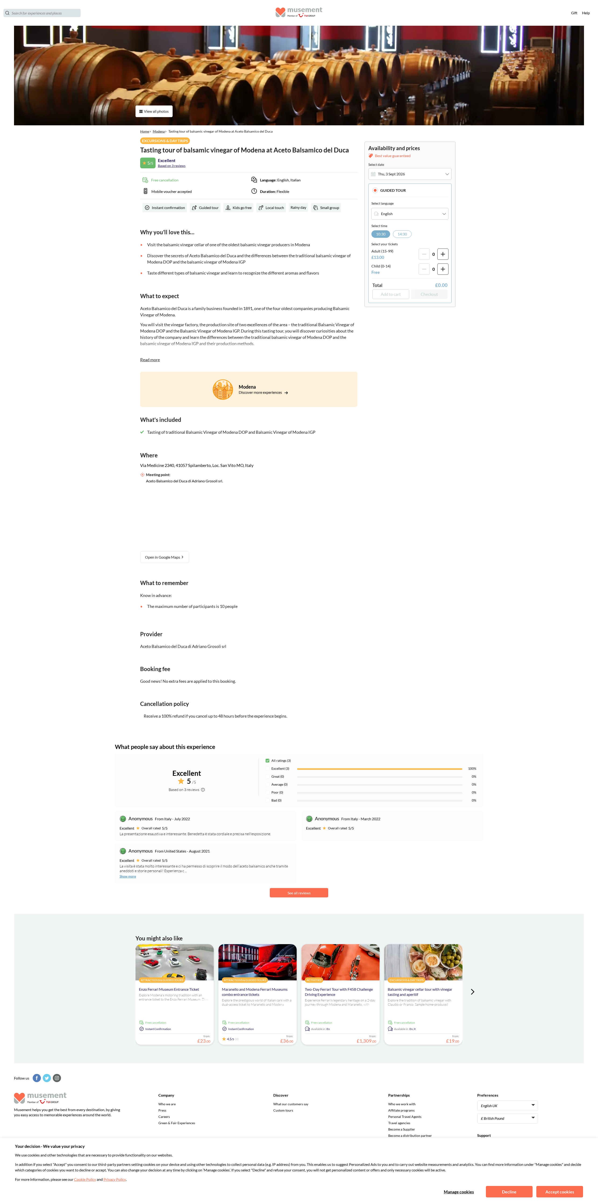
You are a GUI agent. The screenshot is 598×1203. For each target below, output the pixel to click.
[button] (410, 190)
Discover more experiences (261, 392)
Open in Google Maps (163, 557)
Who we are (167, 1104)
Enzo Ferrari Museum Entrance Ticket (169, 989)
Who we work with (402, 1104)
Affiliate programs (401, 1110)
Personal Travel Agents (404, 1117)
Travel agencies (399, 1123)
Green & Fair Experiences (176, 1123)
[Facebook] (36, 1078)
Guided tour (393, 190)
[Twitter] (46, 1078)
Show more (128, 876)
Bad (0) (276, 800)
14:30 (402, 234)
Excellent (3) (280, 768)
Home (144, 131)
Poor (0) (277, 792)
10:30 (380, 234)
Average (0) (279, 784)
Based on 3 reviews (171, 166)
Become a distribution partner (410, 1136)
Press (162, 1110)
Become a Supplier (401, 1129)
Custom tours (283, 1110)
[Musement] (299, 12)
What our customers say (290, 1104)
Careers (164, 1117)
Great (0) (277, 776)
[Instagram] (56, 1078)
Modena (159, 131)
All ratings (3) (281, 760)
